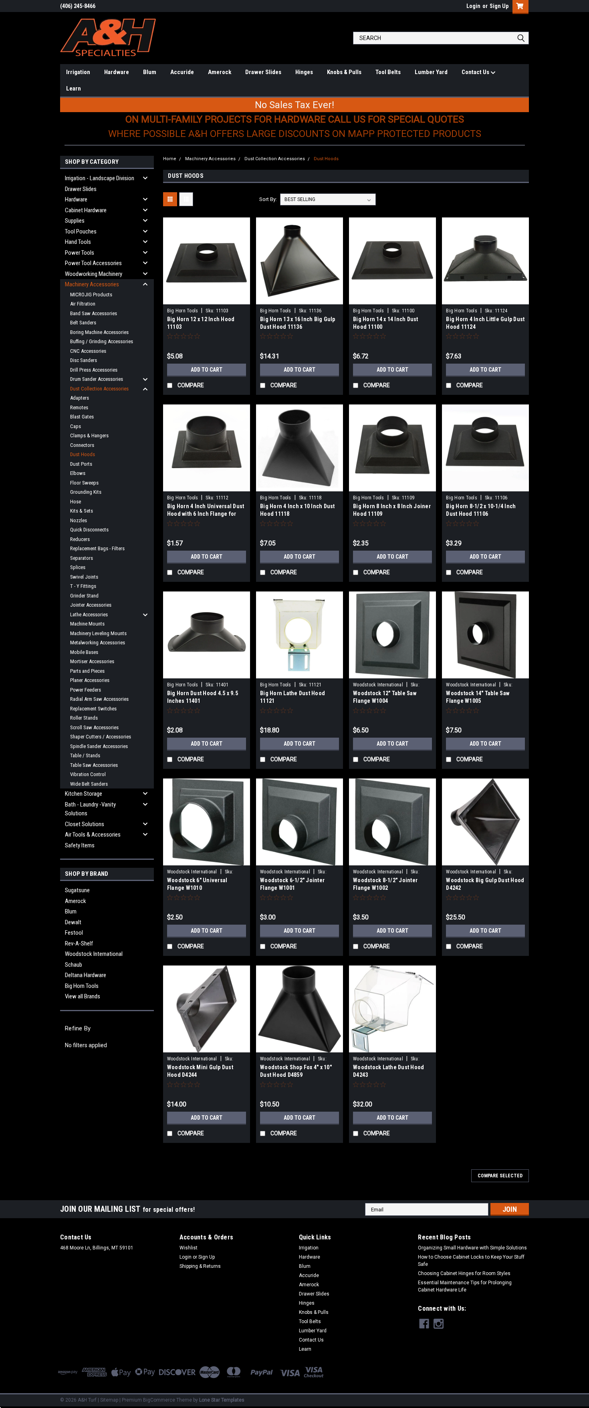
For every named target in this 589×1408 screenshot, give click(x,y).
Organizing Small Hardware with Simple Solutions (472, 1248)
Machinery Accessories (92, 284)
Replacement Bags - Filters (97, 548)
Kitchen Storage (83, 793)
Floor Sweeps (84, 483)
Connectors (82, 445)
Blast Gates (82, 417)
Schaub (73, 964)
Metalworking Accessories (97, 643)
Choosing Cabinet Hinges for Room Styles (464, 1273)
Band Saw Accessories (93, 313)
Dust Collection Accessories (99, 389)
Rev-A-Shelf (79, 943)
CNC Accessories (88, 351)
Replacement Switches (93, 709)
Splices (77, 567)
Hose (75, 502)
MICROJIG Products (91, 295)
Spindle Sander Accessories (99, 746)
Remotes (79, 407)
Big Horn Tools (82, 986)
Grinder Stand (84, 596)
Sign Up (499, 6)
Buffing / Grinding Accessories (101, 341)
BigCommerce (159, 1400)
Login (473, 6)
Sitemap (109, 1400)
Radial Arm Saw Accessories (99, 699)
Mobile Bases (84, 652)
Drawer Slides (263, 72)
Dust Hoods (82, 454)
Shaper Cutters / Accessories (100, 737)
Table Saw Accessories (94, 765)
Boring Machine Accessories (99, 332)
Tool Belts (388, 72)
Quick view (206, 298)
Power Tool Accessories (93, 263)
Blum (149, 72)
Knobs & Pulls (344, 72)
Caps (75, 426)
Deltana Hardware (85, 975)
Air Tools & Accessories (93, 834)
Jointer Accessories (90, 605)
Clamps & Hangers (89, 435)
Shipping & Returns (200, 1266)
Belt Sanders (83, 323)
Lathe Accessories (89, 614)
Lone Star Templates (221, 1400)
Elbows (77, 473)
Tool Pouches (81, 231)
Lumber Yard (431, 72)
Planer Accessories (89, 680)
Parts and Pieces (87, 671)
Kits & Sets (81, 511)
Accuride (182, 72)
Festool (74, 932)
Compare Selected (500, 1176)
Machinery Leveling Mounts (98, 633)
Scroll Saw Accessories (94, 727)
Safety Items (80, 845)
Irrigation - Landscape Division (99, 178)
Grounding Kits (85, 492)
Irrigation (78, 72)
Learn (73, 88)
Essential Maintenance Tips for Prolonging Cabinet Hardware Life (465, 1286)
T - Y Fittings (83, 586)
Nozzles (78, 520)
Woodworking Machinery (93, 274)
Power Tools (79, 252)
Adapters (79, 398)
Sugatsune (77, 890)
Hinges (304, 72)
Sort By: (268, 199)
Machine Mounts (87, 624)
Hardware (116, 72)
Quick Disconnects (89, 530)
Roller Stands (84, 718)
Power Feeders (85, 690)
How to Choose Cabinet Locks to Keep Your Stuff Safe (471, 1260)
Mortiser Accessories (92, 661)
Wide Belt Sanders (89, 784)
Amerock (219, 72)
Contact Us (476, 72)
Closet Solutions (84, 824)
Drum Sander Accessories (96, 379)
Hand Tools (78, 241)
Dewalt (73, 922)
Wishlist (189, 1248)
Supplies (75, 220)
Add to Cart (206, 369)
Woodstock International (94, 953)
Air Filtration (82, 304)
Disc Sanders (83, 360)
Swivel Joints (84, 577)
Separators (81, 558)
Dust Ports (81, 464)
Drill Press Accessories (93, 370)
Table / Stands (85, 755)
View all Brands (82, 996)
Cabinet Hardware (86, 210)
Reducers (80, 539)
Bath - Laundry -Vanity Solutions (90, 809)
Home (169, 158)
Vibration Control (88, 774)
